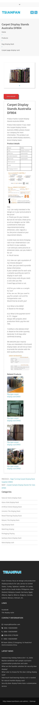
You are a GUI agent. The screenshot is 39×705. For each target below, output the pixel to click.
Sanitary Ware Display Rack (11, 538)
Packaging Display (8, 533)
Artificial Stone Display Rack (12, 507)
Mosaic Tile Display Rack (10, 520)
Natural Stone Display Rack (11, 498)
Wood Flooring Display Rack (12, 516)
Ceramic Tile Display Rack (11, 511)
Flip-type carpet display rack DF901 (14, 443)
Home (4, 32)
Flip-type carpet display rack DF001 (14, 395)
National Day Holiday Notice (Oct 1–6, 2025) (17, 658)
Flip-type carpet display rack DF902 (14, 467)
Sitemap (32, 701)
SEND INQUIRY (11, 96)
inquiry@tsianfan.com (12, 624)
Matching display (8, 529)
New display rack (8, 542)
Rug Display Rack (8, 44)
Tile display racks (8, 613)
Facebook (5, 610)
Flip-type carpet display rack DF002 (14, 419)
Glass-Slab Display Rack (10, 502)
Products (5, 38)
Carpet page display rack (11, 50)
